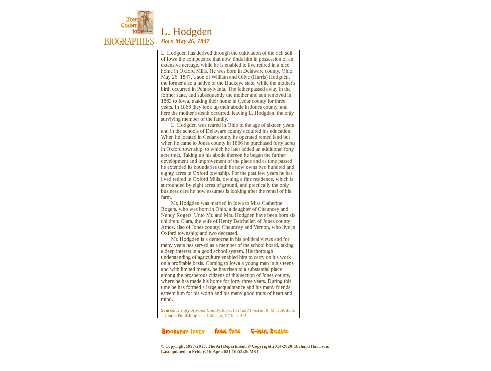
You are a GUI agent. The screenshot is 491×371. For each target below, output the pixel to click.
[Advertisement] (134, 150)
